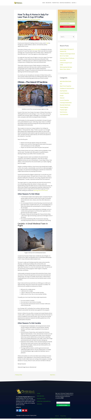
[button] (45, 404)
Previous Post (18, 374)
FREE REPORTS (48, 2)
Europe (19, 19)
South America (63, 112)
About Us (57, 415)
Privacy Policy (63, 415)
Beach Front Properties (65, 86)
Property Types (63, 109)
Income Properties (64, 100)
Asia (61, 83)
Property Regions (64, 107)
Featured (62, 98)
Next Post (53, 374)
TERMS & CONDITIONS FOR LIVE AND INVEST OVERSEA (60, 418)
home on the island (35, 49)
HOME (43, 2)
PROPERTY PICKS (55, 2)
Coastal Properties (64, 93)
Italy (47, 43)
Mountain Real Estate (65, 105)
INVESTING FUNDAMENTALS (65, 2)
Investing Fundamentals (66, 102)
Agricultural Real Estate (65, 81)
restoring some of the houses (40, 190)
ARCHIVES (74, 2)
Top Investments (26, 19)
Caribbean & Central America (67, 88)
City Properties (63, 90)
